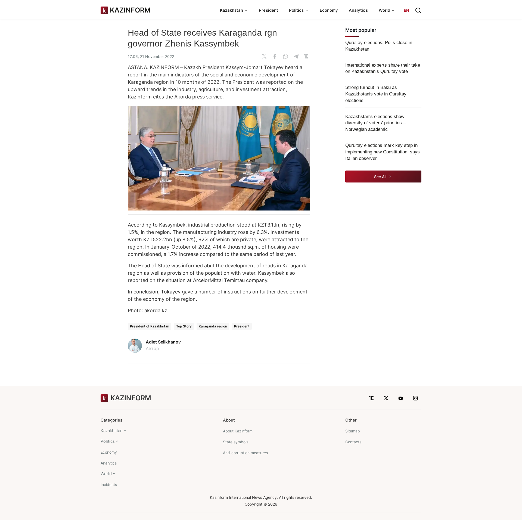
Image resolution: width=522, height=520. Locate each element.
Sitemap (352, 431)
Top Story (184, 326)
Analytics (358, 10)
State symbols (235, 441)
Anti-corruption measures (245, 452)
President (268, 10)
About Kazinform (238, 431)
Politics (108, 441)
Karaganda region (213, 326)
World (106, 473)
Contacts (353, 441)
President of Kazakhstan (149, 326)
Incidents (109, 484)
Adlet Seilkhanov (163, 342)
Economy (329, 10)
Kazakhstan (112, 430)
